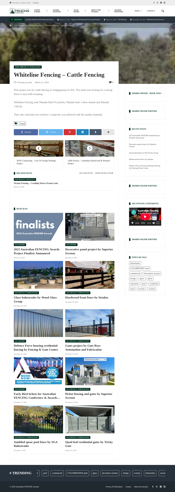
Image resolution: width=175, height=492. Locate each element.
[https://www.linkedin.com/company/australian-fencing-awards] (161, 3)
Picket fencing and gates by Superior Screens (88, 396)
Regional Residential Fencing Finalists (70, 20)
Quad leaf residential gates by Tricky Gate (89, 444)
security (141, 289)
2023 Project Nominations (26, 293)
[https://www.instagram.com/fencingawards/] (164, 3)
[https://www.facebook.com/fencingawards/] (154, 3)
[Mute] (153, 223)
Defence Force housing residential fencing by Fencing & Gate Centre (36, 347)
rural (22, 123)
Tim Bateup (106, 20)
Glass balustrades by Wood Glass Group (35, 299)
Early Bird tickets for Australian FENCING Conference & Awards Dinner (35, 396)
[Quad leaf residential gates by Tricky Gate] (89, 419)
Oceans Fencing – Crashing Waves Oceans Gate (36, 183)
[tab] (86, 173)
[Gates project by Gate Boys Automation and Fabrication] (89, 323)
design (133, 278)
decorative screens (152, 273)
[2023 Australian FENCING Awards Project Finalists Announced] (38, 227)
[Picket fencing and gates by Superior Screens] (89, 371)
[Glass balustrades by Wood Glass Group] (38, 275)
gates (142, 278)
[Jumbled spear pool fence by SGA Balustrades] (38, 419)
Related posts (86, 173)
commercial (135, 273)
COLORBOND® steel (139, 268)
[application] (145, 217)
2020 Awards (19, 25)
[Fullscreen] (158, 223)
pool (144, 283)
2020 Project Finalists (34, 25)
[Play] (132, 223)
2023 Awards (20, 244)
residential (154, 283)
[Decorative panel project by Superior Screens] (89, 227)
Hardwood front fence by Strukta (141, 20)
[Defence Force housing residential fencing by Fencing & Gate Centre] (38, 323)
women (152, 289)
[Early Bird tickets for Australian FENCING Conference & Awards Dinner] (38, 371)
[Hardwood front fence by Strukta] (89, 275)
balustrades (135, 263)
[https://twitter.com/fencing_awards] (157, 3)
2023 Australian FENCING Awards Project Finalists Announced (36, 251)
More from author (104, 173)
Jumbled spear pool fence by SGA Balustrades (35, 444)
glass (150, 278)
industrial (134, 283)
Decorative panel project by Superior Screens (89, 251)
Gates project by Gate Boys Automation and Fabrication (83, 347)
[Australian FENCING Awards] (19, 11)
